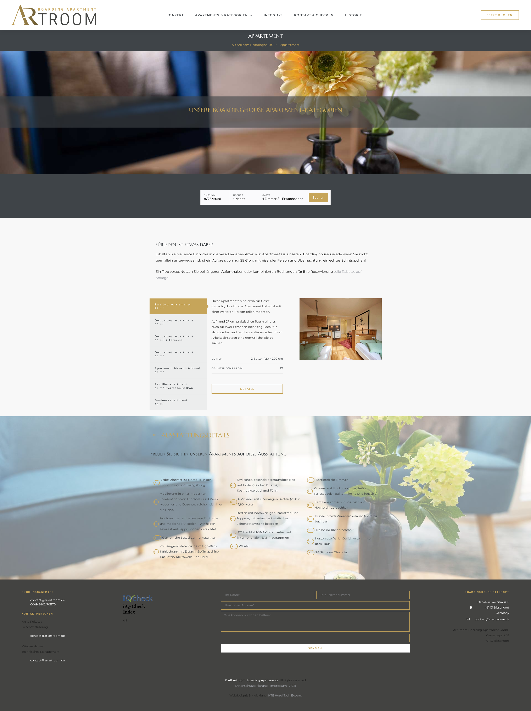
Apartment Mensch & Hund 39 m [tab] (177, 370)
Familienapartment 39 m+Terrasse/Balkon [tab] (174, 386)
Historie (353, 15)
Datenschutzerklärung (251, 686)
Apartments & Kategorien (221, 15)
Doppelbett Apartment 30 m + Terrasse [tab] (174, 338)
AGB (292, 686)
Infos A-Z (273, 15)
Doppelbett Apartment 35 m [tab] (174, 354)
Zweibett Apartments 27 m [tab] (173, 306)
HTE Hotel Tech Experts (285, 695)
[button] (500, 15)
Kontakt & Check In (314, 15)
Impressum (278, 686)
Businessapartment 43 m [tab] (171, 402)
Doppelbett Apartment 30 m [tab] (174, 322)
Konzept (175, 15)
